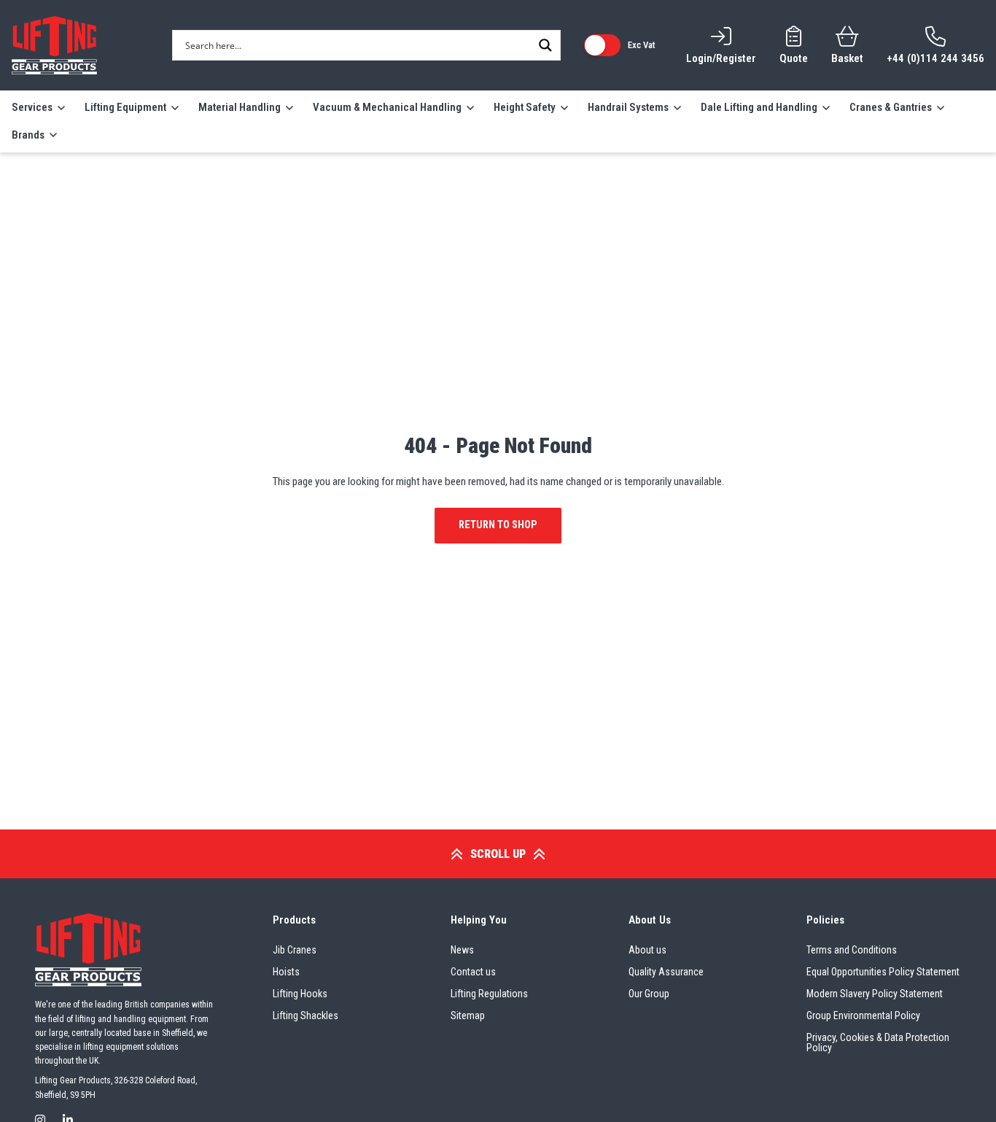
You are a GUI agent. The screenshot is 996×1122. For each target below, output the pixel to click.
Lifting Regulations (489, 993)
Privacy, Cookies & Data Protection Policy (877, 1042)
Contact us (473, 972)
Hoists (286, 972)
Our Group (649, 993)
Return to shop (498, 525)
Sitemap (468, 1015)
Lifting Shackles (305, 1015)
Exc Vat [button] (641, 44)
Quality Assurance (666, 972)
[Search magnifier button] (545, 45)
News (462, 950)
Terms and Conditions (851, 950)
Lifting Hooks (300, 993)
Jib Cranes (294, 950)
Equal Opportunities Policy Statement (883, 972)
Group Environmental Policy (863, 1015)
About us (647, 950)
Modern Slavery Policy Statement (874, 993)
